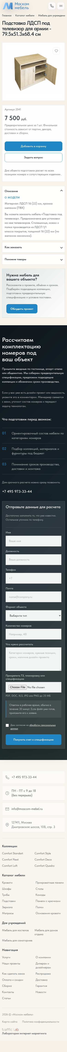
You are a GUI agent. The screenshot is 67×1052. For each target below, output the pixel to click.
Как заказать (13, 247)
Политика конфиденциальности (40, 1021)
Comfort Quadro (44, 865)
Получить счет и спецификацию (33, 739)
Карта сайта (9, 1021)
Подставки (9, 901)
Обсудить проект (21, 308)
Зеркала (7, 907)
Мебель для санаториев (17, 940)
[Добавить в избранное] (56, 51)
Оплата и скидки (12, 979)
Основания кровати (48, 913)
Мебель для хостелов (15, 930)
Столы (39, 888)
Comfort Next (10, 859)
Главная (7, 15)
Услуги (6, 957)
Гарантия (41, 985)
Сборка (7, 985)
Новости (41, 992)
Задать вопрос (33, 157)
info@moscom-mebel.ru (27, 809)
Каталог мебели (24, 15)
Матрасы (8, 913)
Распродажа (43, 973)
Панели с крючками (48, 901)
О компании (43, 957)
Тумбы (5, 894)
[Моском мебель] (15, 5)
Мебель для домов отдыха (46, 932)
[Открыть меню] (61, 6)
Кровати (7, 882)
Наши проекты (11, 963)
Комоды (40, 894)
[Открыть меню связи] (52, 6)
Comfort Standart (12, 853)
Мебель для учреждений (52, 15)
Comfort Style (43, 853)
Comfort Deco (43, 859)
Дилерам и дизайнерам (43, 965)
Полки (39, 907)
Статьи (6, 998)
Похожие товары (15, 259)
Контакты (8, 992)
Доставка (41, 979)
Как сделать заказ (13, 973)
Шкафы (6, 888)
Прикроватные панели (50, 882)
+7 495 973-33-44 (17, 491)
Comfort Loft (9, 865)
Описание (11, 191)
